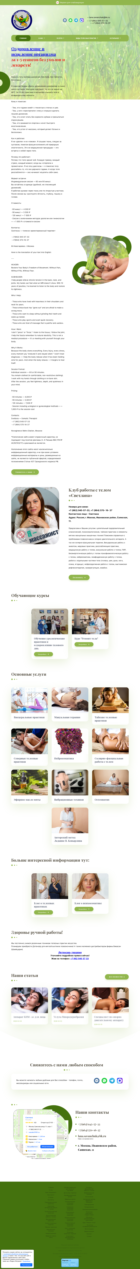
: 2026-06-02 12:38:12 (80, 1253)
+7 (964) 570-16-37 (101, 23)
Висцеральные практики (51, 1220)
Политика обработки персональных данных (70, 1248)
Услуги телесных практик (50, 1223)
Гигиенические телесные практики (70, 1203)
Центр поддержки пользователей (70, 1256)
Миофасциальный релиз (70, 1196)
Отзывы (50, 1197)
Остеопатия (89, 1196)
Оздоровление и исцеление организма (33, 51)
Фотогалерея (89, 1229)
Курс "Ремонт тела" (89, 1222)
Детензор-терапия (70, 952)
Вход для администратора (70, 1245)
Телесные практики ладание (70, 1232)
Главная (23, 38)
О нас (51, 1190)
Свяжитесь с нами (24, 472)
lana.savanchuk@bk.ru (99, 17)
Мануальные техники (51, 1230)
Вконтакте (50, 1195)
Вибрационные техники (89, 1193)
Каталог (89, 1234)
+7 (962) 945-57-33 (98, 21)
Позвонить (78, 577)
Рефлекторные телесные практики (70, 1224)
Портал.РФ (78, 1250)
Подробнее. (27, 1261)
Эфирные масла (70, 1199)
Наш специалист (50, 1192)
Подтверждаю (26, 1265)
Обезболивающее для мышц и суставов (70, 1189)
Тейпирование (89, 1204)
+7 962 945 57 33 (79, 958)
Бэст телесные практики (70, 1229)
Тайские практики (51, 1227)
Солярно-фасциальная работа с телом (89, 1189)
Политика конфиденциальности (90, 1225)
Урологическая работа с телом (51, 1216)
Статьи (89, 1236)
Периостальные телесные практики (70, 1219)
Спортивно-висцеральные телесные (70, 1237)
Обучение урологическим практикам (89, 1218)
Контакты (51, 1199)
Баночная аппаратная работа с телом (51, 1207)
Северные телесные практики (70, 1208)
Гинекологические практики (51, 1212)
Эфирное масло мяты (51, 1236)
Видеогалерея (89, 1231)
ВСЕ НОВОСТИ (116, 977)
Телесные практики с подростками (89, 1213)
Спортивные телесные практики (70, 1214)
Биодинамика (89, 1207)
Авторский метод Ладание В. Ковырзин (89, 1200)
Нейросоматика (51, 1233)
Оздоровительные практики (51, 1203)
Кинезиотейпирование (90, 1209)
